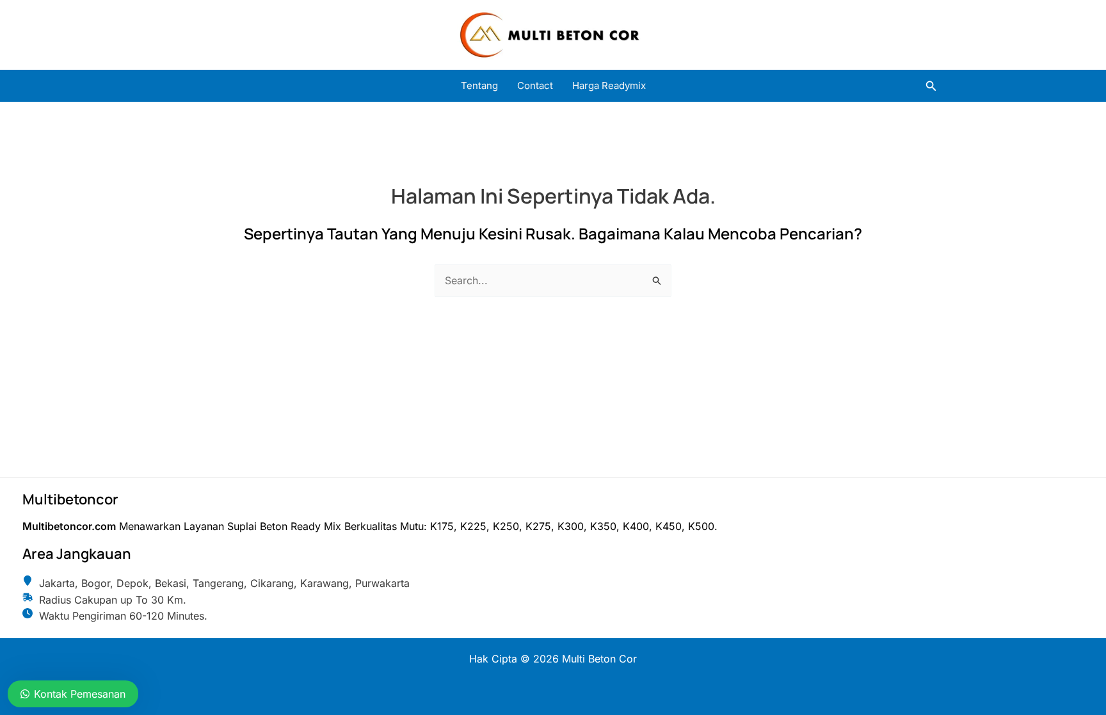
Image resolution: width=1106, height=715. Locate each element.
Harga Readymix (609, 85)
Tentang (479, 85)
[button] (931, 86)
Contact (535, 85)
